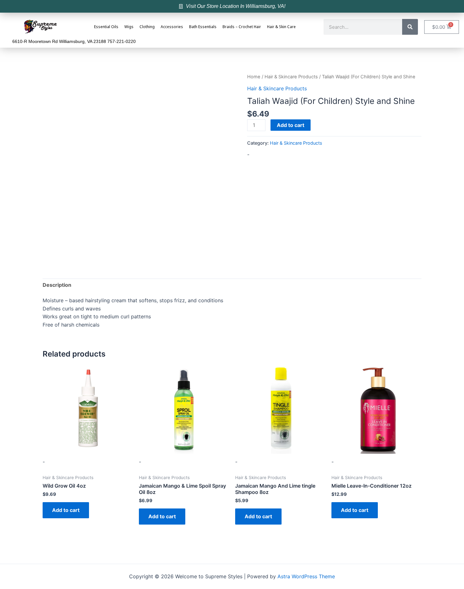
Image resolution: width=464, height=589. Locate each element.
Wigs (129, 27)
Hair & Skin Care (281, 27)
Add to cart (290, 125)
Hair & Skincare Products (291, 77)
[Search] (410, 27)
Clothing (147, 27)
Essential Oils (106, 27)
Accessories (172, 27)
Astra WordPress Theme (306, 576)
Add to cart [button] (66, 510)
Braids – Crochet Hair (242, 27)
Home (253, 77)
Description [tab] (57, 285)
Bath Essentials (203, 27)
